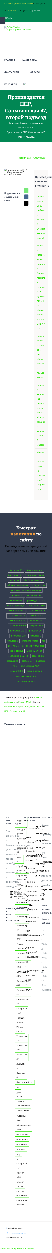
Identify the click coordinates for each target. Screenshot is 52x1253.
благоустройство (30, 641)
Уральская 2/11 (18, 635)
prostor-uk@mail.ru (14, 1237)
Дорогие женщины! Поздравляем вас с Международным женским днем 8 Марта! (26, 968)
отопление (27, 661)
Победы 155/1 (38, 585)
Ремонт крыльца (15, 605)
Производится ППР (35, 600)
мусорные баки (34, 651)
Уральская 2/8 (17, 630)
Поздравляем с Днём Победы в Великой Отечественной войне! (26, 844)
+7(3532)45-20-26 (43, 894)
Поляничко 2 (17, 595)
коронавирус (16, 651)
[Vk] (26, 197)
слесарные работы (26, 681)
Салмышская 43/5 (36, 610)
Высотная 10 (14, 575)
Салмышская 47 (36, 615)
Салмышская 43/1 (36, 605)
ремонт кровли (34, 671)
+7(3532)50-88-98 (43, 866)
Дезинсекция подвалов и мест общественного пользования (26, 928)
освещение (12, 661)
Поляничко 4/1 (15, 600)
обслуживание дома (18, 656)
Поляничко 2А (34, 595)
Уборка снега (36, 625)
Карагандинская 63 (34, 575)
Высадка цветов (34, 570)
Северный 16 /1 (36, 620)
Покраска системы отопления (26, 590)
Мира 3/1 (14, 580)
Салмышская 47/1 (16, 620)
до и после (13, 646)
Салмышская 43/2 (15, 610)
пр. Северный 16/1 (30, 666)
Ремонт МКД (24, 702)
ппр (15, 666)
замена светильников (33, 646)
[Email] (26, 203)
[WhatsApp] (26, 190)
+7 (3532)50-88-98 (23, 10)
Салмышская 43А (16, 615)
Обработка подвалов (17, 585)
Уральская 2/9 (35, 630)
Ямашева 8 (12, 641)
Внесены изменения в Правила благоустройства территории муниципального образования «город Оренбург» (41, 287)
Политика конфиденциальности (17, 1248)
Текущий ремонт (17, 625)
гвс (43, 641)
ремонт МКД (16, 671)
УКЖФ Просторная (16, 1228)
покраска (40, 661)
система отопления (26, 676)
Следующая (39, 157)
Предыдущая (24, 157)
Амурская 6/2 (16, 570)
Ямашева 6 (35, 635)
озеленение (38, 656)
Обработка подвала (32, 580)
